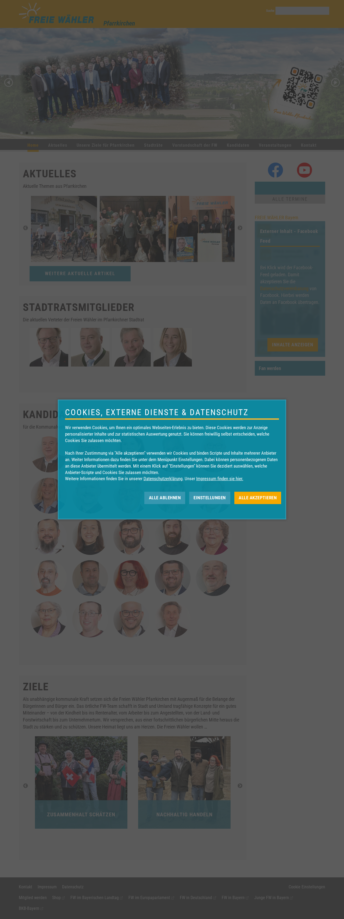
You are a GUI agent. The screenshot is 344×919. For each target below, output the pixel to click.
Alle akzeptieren (258, 497)
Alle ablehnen (165, 497)
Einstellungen (210, 497)
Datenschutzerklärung (163, 478)
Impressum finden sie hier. (219, 478)
